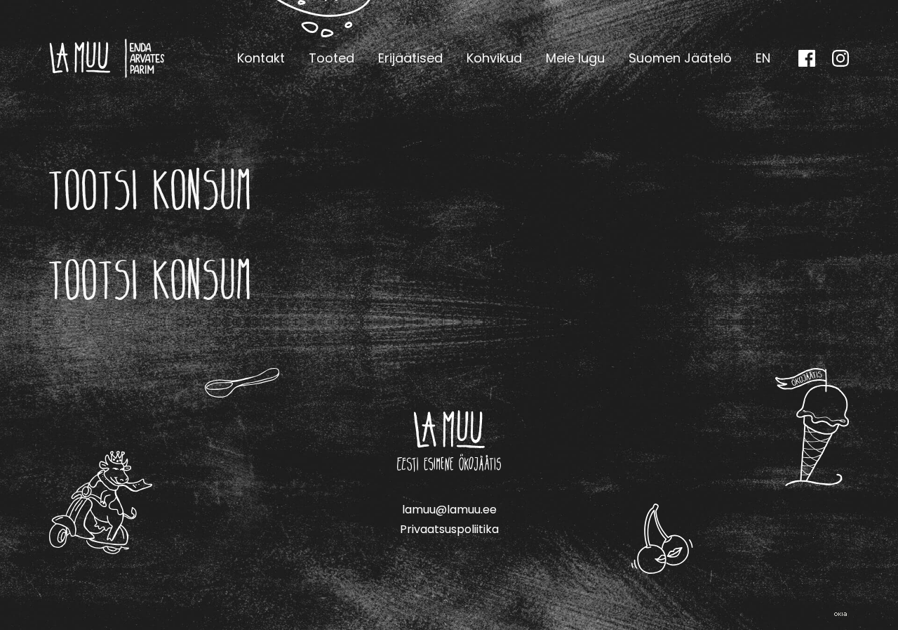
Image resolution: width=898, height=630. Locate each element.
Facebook (806, 58)
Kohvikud (494, 58)
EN (763, 58)
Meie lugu (575, 58)
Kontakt (261, 58)
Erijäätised (410, 58)
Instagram (840, 58)
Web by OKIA (840, 614)
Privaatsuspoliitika (449, 529)
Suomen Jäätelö (680, 58)
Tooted (331, 58)
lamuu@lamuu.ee (449, 509)
